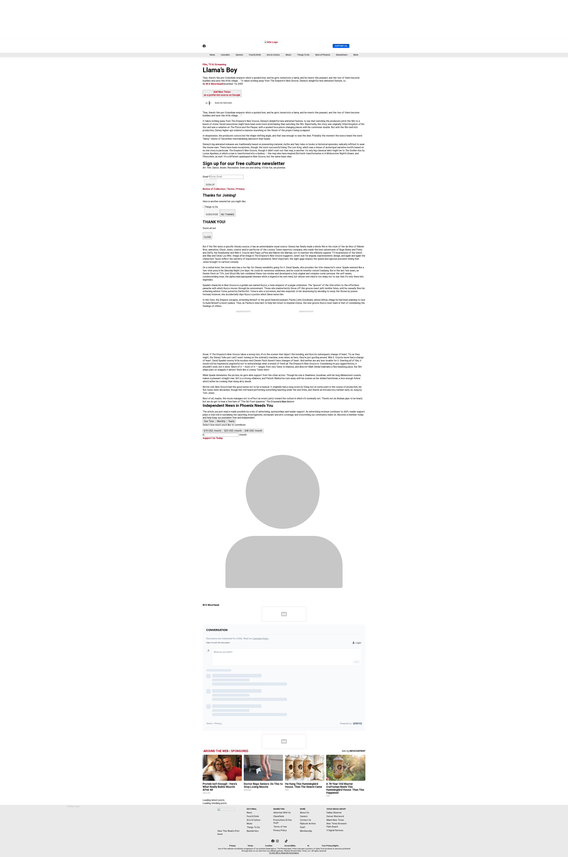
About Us (304, 812)
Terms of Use (280, 826)
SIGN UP (210, 184)
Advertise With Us (282, 812)
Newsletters (341, 55)
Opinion (239, 55)
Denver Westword (335, 816)
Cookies (268, 846)
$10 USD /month (212, 430)
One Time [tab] (209, 421)
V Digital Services (335, 830)
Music (288, 55)
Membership (306, 831)
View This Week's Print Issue (228, 832)
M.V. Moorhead (214, 83)
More (355, 55)
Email (206, 176)
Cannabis (225, 55)
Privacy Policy (280, 830)
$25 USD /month (233, 430)
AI (308, 846)
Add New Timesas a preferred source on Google (222, 93)
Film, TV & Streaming (214, 64)
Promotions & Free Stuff (282, 821)
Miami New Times (335, 820)
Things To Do (303, 55)
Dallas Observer (334, 812)
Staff (302, 827)
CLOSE (207, 237)
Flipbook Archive (308, 823)
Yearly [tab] (231, 421)
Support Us (341, 46)
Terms (230, 189)
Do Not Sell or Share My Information (284, 853)
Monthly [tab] (221, 421)
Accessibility (289, 846)
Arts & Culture (273, 55)
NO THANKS (227, 214)
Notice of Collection (214, 189)
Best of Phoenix (322, 55)
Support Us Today (213, 438)
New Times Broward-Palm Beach (337, 825)
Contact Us (305, 820)
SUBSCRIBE (212, 214)
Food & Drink (255, 55)
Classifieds (278, 816)
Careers (304, 816)
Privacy (240, 189)
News (212, 55)
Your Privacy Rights (330, 846)
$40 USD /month (253, 430)
